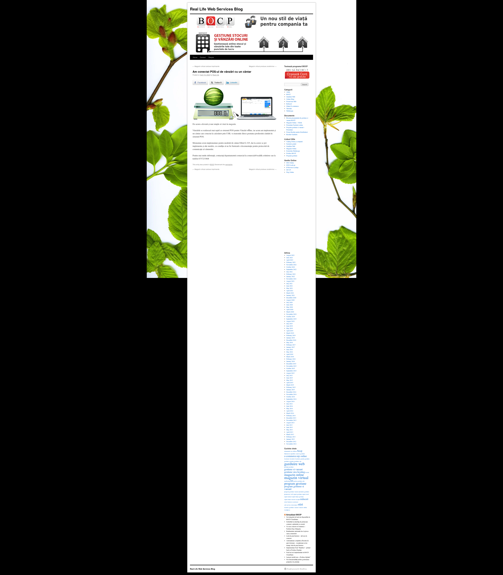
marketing (287, 481)
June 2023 (289, 257)
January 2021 (290, 295)
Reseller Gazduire (291, 134)
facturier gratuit (299, 459)
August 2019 (290, 321)
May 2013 (289, 430)
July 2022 (289, 272)
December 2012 (291, 441)
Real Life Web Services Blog (216, 9)
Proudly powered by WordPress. (297, 569)
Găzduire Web (290, 97)
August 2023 (290, 255)
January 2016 (290, 361)
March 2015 (290, 385)
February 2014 (291, 415)
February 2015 (291, 387)
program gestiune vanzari (291, 492)
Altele (288, 92)
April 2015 (289, 382)
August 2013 (290, 422)
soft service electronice (290, 505)
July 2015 (289, 375)
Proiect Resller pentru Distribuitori (297, 132)
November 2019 (291, 314)
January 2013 (290, 439)
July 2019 (289, 323)
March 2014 (290, 413)
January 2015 (290, 389)
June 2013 (289, 427)
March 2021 (290, 293)
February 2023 (291, 262)
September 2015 (291, 371)
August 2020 (290, 300)
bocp (299, 450)
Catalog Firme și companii (294, 141)
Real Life (216, 75)
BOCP (212, 164)
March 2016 (290, 356)
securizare (295, 502)
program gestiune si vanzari (294, 488)
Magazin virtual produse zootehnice (262, 66)
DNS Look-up (290, 165)
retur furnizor (288, 502)
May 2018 (289, 342)
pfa (304, 481)
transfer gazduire (289, 507)
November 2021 (291, 279)
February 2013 (291, 437)
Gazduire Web (290, 146)
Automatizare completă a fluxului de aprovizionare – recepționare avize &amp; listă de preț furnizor (297, 543)
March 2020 (290, 312)
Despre (211, 57)
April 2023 (289, 260)
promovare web (288, 494)
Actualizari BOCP (293, 514)
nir (291, 480)
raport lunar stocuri (289, 499)
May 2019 (289, 328)
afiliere (295, 451)
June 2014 (289, 406)
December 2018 (291, 340)
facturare (286, 459)
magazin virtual (296, 477)
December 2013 (291, 418)
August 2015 (290, 373)
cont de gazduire (300, 454)
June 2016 (289, 349)
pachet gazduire (297, 481)
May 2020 (289, 307)
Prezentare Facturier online (294, 125)
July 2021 (289, 283)
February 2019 (291, 335)
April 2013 (289, 432)
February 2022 (291, 274)
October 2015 (290, 368)
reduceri (304, 499)
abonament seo (288, 451)
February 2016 (291, 359)
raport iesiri (305, 494)
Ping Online (290, 172)
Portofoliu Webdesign (293, 151)
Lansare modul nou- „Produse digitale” (298, 557)
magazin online (294, 474)
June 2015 (289, 378)
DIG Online (290, 163)
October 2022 (290, 267)
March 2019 (290, 333)
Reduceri (289, 104)
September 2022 (291, 269)
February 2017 (291, 345)
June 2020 (289, 305)
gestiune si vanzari (293, 469)
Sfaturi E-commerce (292, 106)
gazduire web (294, 463)
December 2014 (291, 392)
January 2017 (290, 347)
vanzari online (303, 507)
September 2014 (291, 399)
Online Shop (290, 99)
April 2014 (289, 411)
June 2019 (289, 326)
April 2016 (289, 354)
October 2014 (290, 397)
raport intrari (288, 497)
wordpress (287, 510)
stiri (300, 504)
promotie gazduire (304, 492)
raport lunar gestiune (298, 497)
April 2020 (289, 309)
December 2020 (291, 298)
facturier (292, 459)
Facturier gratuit (291, 144)
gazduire (307, 459)
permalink (228, 164)
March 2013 (290, 434)
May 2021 (289, 288)
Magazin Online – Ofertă (294, 123)
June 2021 (289, 286)
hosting (301, 471)
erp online (302, 456)
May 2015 (289, 380)
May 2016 (289, 352)
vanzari (296, 507)
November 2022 (291, 265)
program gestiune (295, 483)
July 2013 (289, 425)
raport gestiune (297, 494)
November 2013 (291, 420)
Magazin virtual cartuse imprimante (206, 66)
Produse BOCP (291, 153)
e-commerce (290, 456)
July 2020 (289, 302)
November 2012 (291, 444)
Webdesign (289, 111)
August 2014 (290, 401)
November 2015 (291, 366)
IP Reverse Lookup (292, 167)
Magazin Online (291, 148)
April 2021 (289, 290)
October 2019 (290, 316)
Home (195, 57)
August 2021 (290, 281)
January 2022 (290, 276)
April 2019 (289, 331)
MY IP (288, 170)
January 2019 (290, 338)
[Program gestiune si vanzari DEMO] (297, 79)
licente (307, 472)
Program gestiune (291, 156)
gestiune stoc (290, 471)
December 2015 (291, 364)
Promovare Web (291, 101)
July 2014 (289, 404)
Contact (203, 57)
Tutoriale (289, 108)
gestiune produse (289, 467)
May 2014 (289, 408)
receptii (298, 499)
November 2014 (291, 394)
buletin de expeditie (289, 454)
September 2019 (291, 319)
